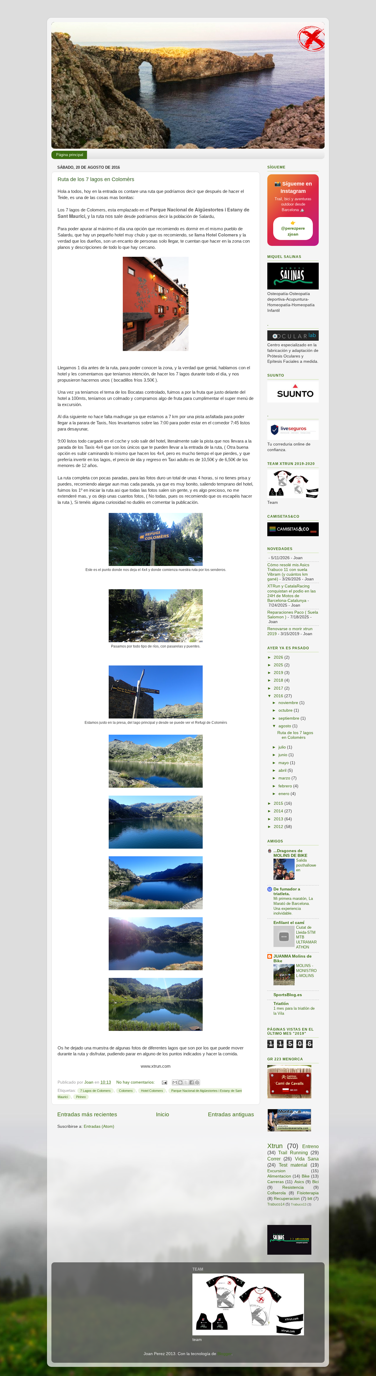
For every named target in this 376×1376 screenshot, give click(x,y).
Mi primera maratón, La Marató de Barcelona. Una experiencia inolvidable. (293, 905)
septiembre (289, 718)
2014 (279, 811)
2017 (279, 688)
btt (310, 1198)
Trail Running (293, 1152)
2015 (279, 803)
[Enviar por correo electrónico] (175, 1082)
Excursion (276, 1171)
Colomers (126, 1090)
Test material (293, 1165)
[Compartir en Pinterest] (197, 1082)
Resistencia (293, 1187)
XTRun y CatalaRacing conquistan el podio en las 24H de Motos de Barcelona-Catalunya (291, 593)
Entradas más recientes (87, 1114)
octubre (286, 710)
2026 (279, 657)
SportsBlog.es (287, 995)
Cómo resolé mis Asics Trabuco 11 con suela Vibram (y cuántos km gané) (288, 572)
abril (283, 770)
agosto (285, 726)
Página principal (69, 155)
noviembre (288, 703)
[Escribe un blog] (180, 1082)
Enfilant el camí (288, 922)
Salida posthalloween (306, 865)
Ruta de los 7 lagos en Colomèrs (96, 179)
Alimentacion (279, 1176)
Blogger (224, 1354)
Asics (299, 1182)
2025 (279, 665)
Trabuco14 (276, 1204)
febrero (285, 786)
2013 (279, 819)
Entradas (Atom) (99, 1126)
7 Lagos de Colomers (95, 1090)
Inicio (162, 1114)
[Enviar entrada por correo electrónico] (164, 1082)
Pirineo (81, 1097)
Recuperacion (287, 1198)
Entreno (310, 1146)
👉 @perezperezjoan (293, 228)
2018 (279, 680)
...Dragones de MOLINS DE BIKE (290, 853)
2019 (279, 672)
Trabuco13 (298, 1204)
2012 (279, 826)
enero (284, 794)
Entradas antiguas (231, 1114)
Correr (274, 1158)
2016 (279, 696)
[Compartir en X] (186, 1082)
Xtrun (275, 1146)
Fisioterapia (308, 1193)
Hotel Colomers (152, 1090)
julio (282, 747)
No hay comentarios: (136, 1082)
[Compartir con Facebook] (191, 1082)
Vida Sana (307, 1158)
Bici (315, 1182)
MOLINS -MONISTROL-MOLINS (306, 970)
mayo (284, 763)
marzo (284, 778)
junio (283, 755)
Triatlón (281, 1003)
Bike (306, 1176)
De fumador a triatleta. (286, 891)
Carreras (275, 1182)
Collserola (276, 1193)
